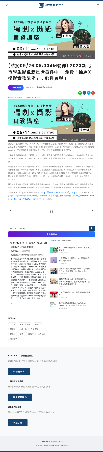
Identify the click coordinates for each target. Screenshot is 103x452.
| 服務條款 (46, 445)
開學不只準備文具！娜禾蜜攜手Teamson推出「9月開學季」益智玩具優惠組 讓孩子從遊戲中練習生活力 (75, 281)
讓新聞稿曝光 (20, 397)
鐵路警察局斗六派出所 (36, 334)
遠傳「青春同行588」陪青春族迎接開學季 (74, 293)
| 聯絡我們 (63, 445)
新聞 (41, 87)
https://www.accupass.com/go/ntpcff (60, 192)
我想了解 (17, 422)
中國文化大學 (25, 324)
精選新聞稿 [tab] (55, 240)
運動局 (12, 334)
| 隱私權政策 (55, 445)
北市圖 (12, 324)
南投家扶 (13, 339)
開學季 (37, 324)
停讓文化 (23, 329)
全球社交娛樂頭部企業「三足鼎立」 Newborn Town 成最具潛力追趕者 (73, 304)
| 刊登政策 (39, 445)
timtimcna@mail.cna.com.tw (31, 255)
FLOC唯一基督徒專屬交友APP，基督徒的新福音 (75, 248)
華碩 (21, 334)
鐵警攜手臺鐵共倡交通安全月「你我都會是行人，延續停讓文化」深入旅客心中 (75, 269)
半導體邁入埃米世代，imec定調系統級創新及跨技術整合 (75, 259)
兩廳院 (12, 329)
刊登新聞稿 (19, 371)
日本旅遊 (34, 329)
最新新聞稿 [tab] (66, 240)
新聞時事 (48, 87)
